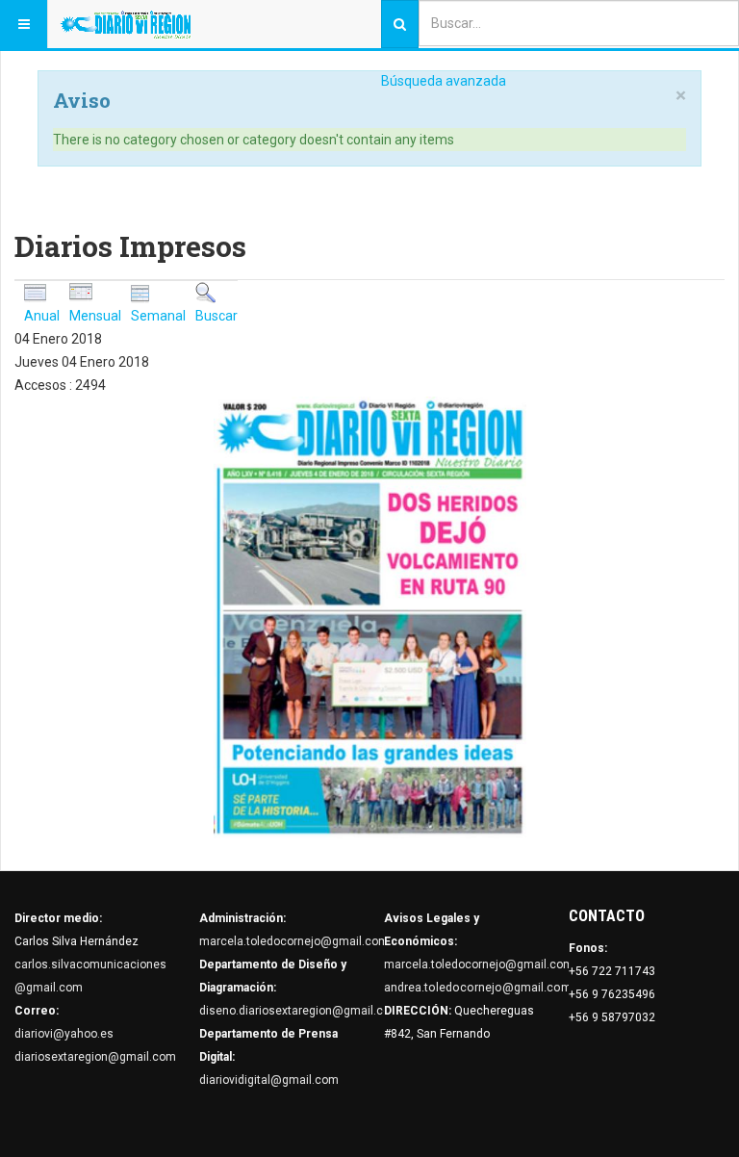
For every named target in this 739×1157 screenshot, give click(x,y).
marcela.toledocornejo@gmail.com (294, 941)
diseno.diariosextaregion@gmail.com (299, 1010)
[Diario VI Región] (125, 24)
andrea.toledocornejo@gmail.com (478, 987)
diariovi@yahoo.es (64, 1034)
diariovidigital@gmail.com (269, 1080)
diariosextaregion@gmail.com (95, 1057)
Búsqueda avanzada (443, 81)
